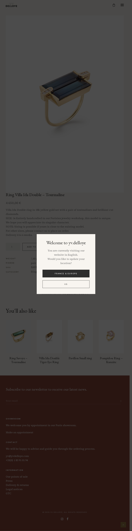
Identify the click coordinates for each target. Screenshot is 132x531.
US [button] (65, 284)
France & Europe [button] (66, 273)
